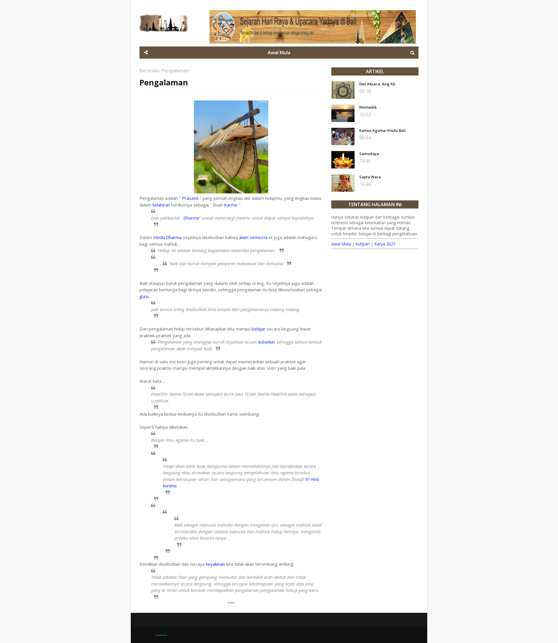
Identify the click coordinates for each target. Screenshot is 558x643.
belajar (258, 329)
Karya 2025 (385, 244)
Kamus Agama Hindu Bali (382, 130)
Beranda (149, 70)
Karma (231, 205)
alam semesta (253, 237)
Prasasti (191, 198)
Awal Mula (341, 244)
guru (144, 296)
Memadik (368, 107)
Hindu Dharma (167, 237)
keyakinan (215, 564)
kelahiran (161, 205)
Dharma (191, 218)
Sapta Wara (370, 176)
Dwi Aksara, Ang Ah (377, 84)
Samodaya (369, 153)
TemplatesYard (161, 635)
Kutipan (362, 244)
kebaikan (266, 342)
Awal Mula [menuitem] (279, 52)
